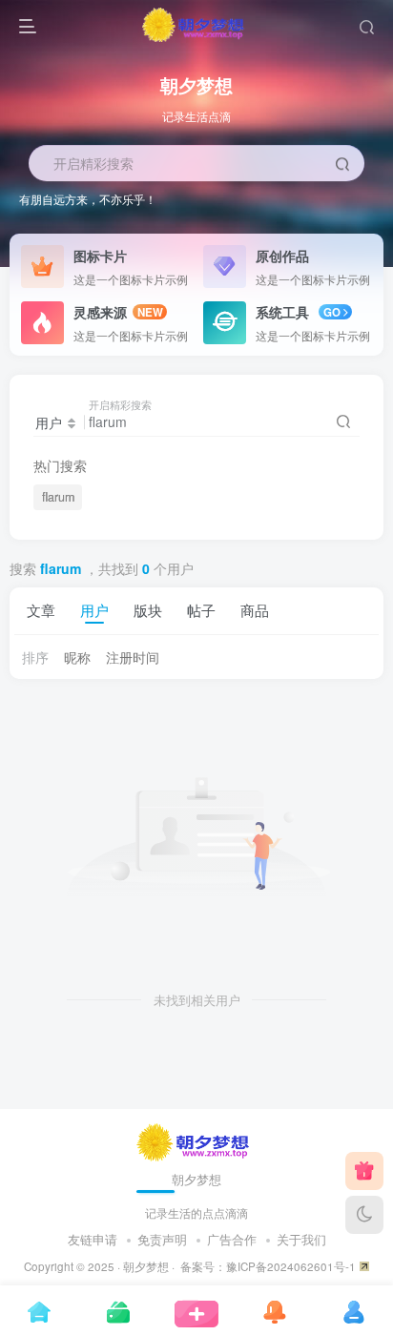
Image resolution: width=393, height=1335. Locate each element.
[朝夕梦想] (197, 1140)
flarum (58, 496)
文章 (41, 609)
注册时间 (132, 657)
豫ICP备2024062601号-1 (291, 1266)
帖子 (201, 609)
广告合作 (232, 1239)
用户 (94, 609)
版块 (148, 609)
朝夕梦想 (146, 1266)
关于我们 (301, 1239)
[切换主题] (364, 1215)
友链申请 (92, 1239)
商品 (254, 609)
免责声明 (162, 1239)
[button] (368, 257)
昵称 (77, 657)
